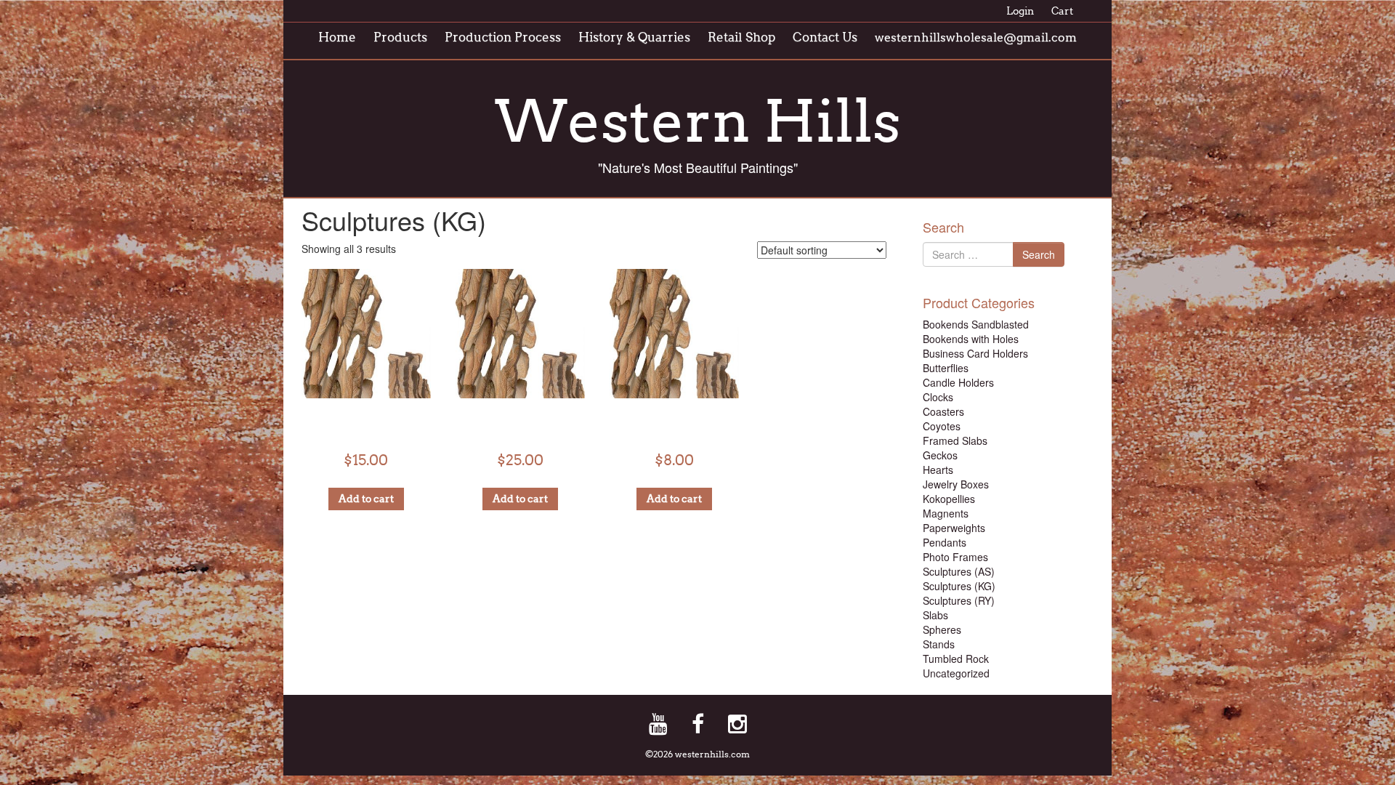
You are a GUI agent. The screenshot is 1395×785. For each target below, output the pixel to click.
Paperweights (954, 527)
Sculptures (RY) (959, 600)
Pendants (944, 542)
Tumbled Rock (956, 658)
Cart (1062, 11)
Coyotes (942, 426)
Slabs (935, 615)
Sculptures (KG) (959, 586)
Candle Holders (958, 382)
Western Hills (698, 121)
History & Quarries (634, 37)
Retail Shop (741, 37)
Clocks (938, 397)
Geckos (940, 455)
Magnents (946, 513)
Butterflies (946, 368)
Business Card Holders (975, 353)
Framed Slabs (955, 440)
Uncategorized (956, 673)
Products (400, 37)
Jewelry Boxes (956, 484)
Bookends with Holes (971, 338)
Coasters (943, 411)
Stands (939, 644)
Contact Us (825, 37)
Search (1038, 254)
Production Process (503, 37)
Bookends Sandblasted (976, 324)
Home (337, 37)
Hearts (938, 469)
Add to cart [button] (366, 499)
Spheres (942, 629)
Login (1020, 11)
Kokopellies (949, 498)
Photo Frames (955, 557)
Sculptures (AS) (959, 571)
